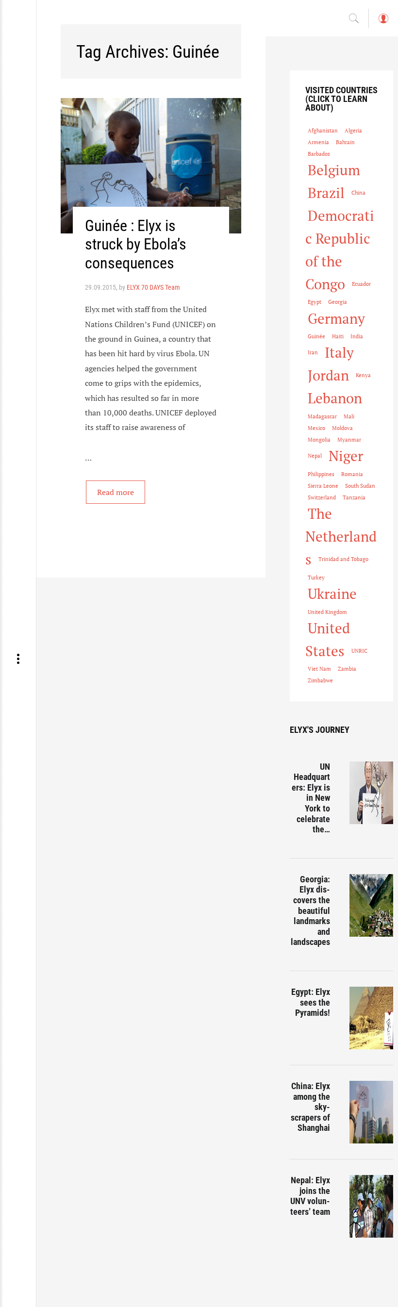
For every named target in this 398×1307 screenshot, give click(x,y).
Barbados (319, 153)
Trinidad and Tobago (343, 559)
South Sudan (360, 485)
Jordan (328, 375)
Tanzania (354, 497)
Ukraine (332, 593)
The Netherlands (341, 536)
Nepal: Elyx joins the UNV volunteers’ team (310, 1196)
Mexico (316, 428)
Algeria (353, 130)
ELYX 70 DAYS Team (153, 287)
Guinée (316, 336)
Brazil (326, 192)
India (356, 336)
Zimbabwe (320, 680)
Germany (336, 318)
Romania (352, 474)
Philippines (321, 474)
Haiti (338, 336)
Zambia (347, 668)
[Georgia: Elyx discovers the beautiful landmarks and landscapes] (371, 905)
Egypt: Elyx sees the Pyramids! (310, 1002)
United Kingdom (327, 612)
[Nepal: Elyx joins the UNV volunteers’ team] (371, 1206)
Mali (349, 416)
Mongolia (319, 439)
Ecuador (361, 284)
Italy (339, 352)
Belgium (334, 170)
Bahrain (345, 142)
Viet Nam (319, 668)
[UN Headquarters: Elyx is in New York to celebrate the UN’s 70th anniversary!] (371, 792)
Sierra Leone (323, 485)
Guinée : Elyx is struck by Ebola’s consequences (135, 244)
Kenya (363, 375)
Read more (115, 492)
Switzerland (322, 497)
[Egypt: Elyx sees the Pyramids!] (371, 1018)
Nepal (315, 455)
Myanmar (349, 439)
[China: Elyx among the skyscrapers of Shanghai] (371, 1112)
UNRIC (359, 650)
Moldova (342, 428)
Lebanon (335, 398)
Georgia (337, 301)
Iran (313, 352)
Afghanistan (323, 130)
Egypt (314, 301)
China (358, 192)
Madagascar (322, 416)
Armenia (318, 142)
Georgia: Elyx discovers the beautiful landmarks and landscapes (310, 910)
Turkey (316, 577)
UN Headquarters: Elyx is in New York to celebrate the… (311, 798)
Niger (346, 456)
